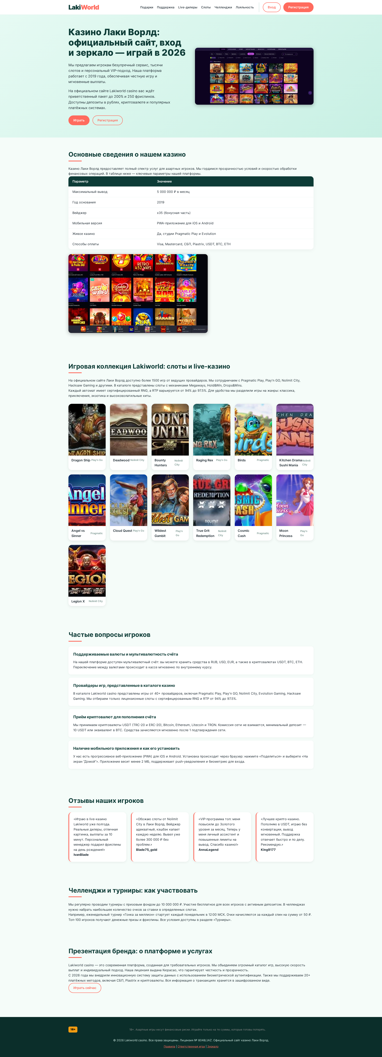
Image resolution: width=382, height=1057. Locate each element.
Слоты (206, 7)
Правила (169, 1046)
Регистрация (298, 7)
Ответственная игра (191, 1046)
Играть (79, 120)
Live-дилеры (187, 7)
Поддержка (165, 7)
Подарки (146, 7)
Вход (272, 7)
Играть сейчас (84, 988)
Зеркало (212, 1046)
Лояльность (245, 7)
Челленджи (223, 7)
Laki (83, 7)
